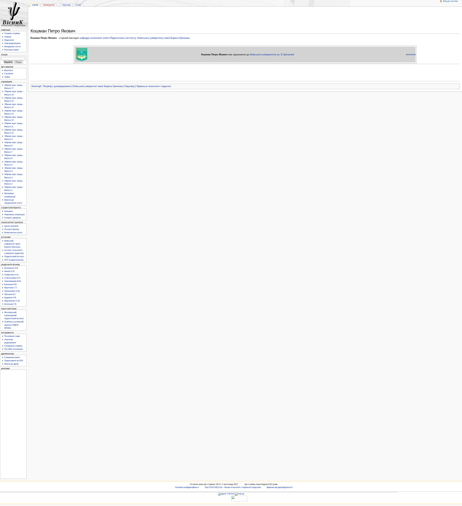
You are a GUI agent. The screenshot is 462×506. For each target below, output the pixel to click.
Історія (78, 5)
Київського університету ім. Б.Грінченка (271, 54)
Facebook (8, 73)
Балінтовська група (13, 232)
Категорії (36, 86)
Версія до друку (11, 364)
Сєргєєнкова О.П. (12, 278)
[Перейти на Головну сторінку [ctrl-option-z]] (14, 14)
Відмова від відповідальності (280, 487)
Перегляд (66, 5)
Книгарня (8, 211)
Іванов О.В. (9, 271)
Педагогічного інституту (123, 38)
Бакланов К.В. (10, 284)
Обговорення (49, 5)
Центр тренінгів (11, 226)
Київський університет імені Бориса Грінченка (98, 86)
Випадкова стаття (12, 46)
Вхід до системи (450, 1)
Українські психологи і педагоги (153, 86)
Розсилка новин (11, 50)
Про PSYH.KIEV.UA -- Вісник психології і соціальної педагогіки (233, 487)
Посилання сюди (12, 336)
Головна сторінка (12, 33)
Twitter (7, 77)
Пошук (4, 55)
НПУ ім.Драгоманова (13, 260)
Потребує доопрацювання (57, 86)
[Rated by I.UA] (239, 498)
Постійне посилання (13, 349)
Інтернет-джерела (12, 218)
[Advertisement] (245, 18)
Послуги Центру (11, 229)
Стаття (35, 5)
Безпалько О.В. (11, 268)
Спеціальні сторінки (13, 346)
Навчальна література (14, 214)
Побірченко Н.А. (11, 275)
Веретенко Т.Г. (11, 288)
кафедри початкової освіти (94, 38)
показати (411, 54)
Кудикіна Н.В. (10, 297)
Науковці (129, 86)
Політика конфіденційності (187, 487)
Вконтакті (8, 70)
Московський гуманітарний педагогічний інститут (14, 315)
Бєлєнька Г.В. (10, 304)
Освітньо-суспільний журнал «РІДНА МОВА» (13, 325)
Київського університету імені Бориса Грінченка (163, 38)
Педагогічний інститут (14, 256)
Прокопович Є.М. (12, 291)
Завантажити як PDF (13, 360)
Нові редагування (12, 43)
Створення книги (12, 357)
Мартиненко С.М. (12, 301)
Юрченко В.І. (10, 294)
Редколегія (9, 40)
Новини (7, 37)
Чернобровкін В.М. (12, 281)
